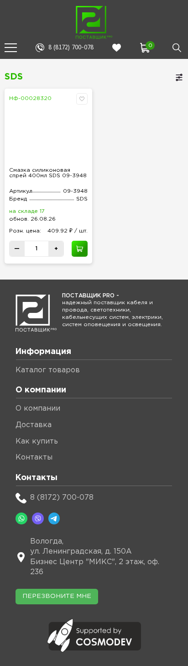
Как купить (37, 441)
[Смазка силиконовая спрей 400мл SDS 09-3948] (48, 133)
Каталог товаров (48, 370)
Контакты (34, 457)
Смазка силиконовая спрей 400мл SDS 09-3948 (48, 173)
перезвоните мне (56, 596)
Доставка (34, 425)
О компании (38, 408)
